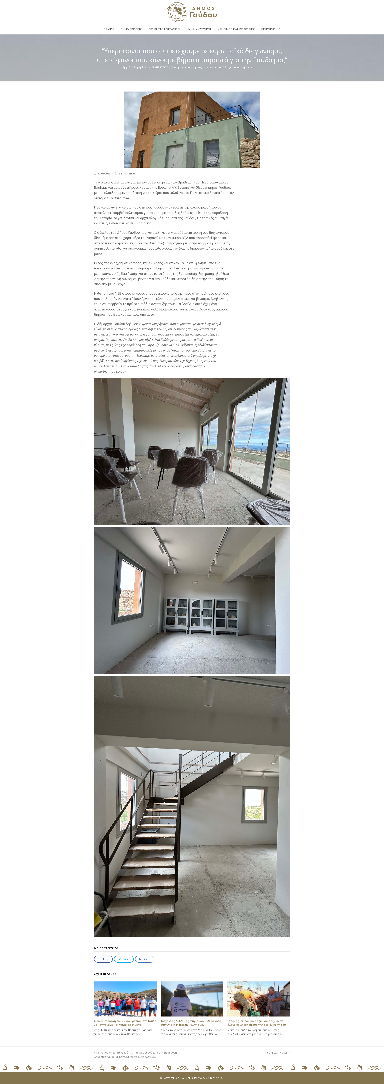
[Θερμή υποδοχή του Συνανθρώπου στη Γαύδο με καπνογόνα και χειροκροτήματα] (125, 999)
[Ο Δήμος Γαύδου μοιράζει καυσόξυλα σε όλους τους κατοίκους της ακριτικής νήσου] (258, 999)
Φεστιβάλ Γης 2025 (276, 1052)
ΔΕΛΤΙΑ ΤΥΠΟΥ (127, 173)
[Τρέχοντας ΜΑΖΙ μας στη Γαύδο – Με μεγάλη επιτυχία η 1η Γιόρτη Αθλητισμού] (192, 999)
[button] (103, 959)
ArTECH (220, 1078)
